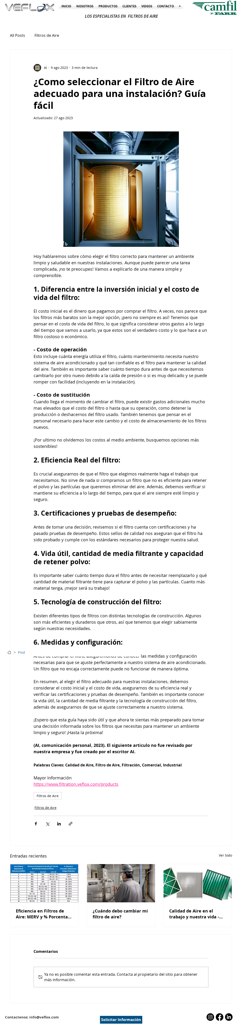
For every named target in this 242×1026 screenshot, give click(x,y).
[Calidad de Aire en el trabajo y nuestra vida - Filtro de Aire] (198, 883)
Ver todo (225, 855)
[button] (180, 6)
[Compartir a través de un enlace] (70, 823)
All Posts (17, 35)
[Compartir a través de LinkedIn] (59, 823)
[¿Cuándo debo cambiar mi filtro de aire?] (121, 883)
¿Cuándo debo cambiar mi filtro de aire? (120, 914)
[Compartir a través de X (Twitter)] (47, 823)
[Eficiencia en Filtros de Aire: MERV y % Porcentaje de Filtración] (44, 883)
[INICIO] (9, 652)
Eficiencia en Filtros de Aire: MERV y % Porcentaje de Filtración (44, 914)
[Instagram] (210, 1017)
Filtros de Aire (47, 35)
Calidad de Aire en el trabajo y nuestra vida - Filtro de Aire (194, 914)
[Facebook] (219, 1017)
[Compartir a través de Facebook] (36, 823)
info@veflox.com (44, 1017)
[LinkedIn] (229, 1017)
